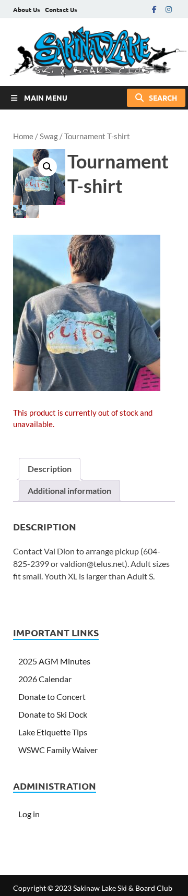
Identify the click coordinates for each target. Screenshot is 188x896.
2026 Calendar (45, 679)
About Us (26, 9)
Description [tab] (50, 469)
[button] (47, 167)
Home (23, 136)
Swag (49, 136)
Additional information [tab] (69, 490)
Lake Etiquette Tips (52, 732)
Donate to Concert (52, 696)
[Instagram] (168, 9)
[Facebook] (154, 9)
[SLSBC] (94, 52)
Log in (29, 814)
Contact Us (61, 9)
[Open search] (156, 98)
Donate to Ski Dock (52, 714)
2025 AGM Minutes (54, 661)
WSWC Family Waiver (58, 750)
